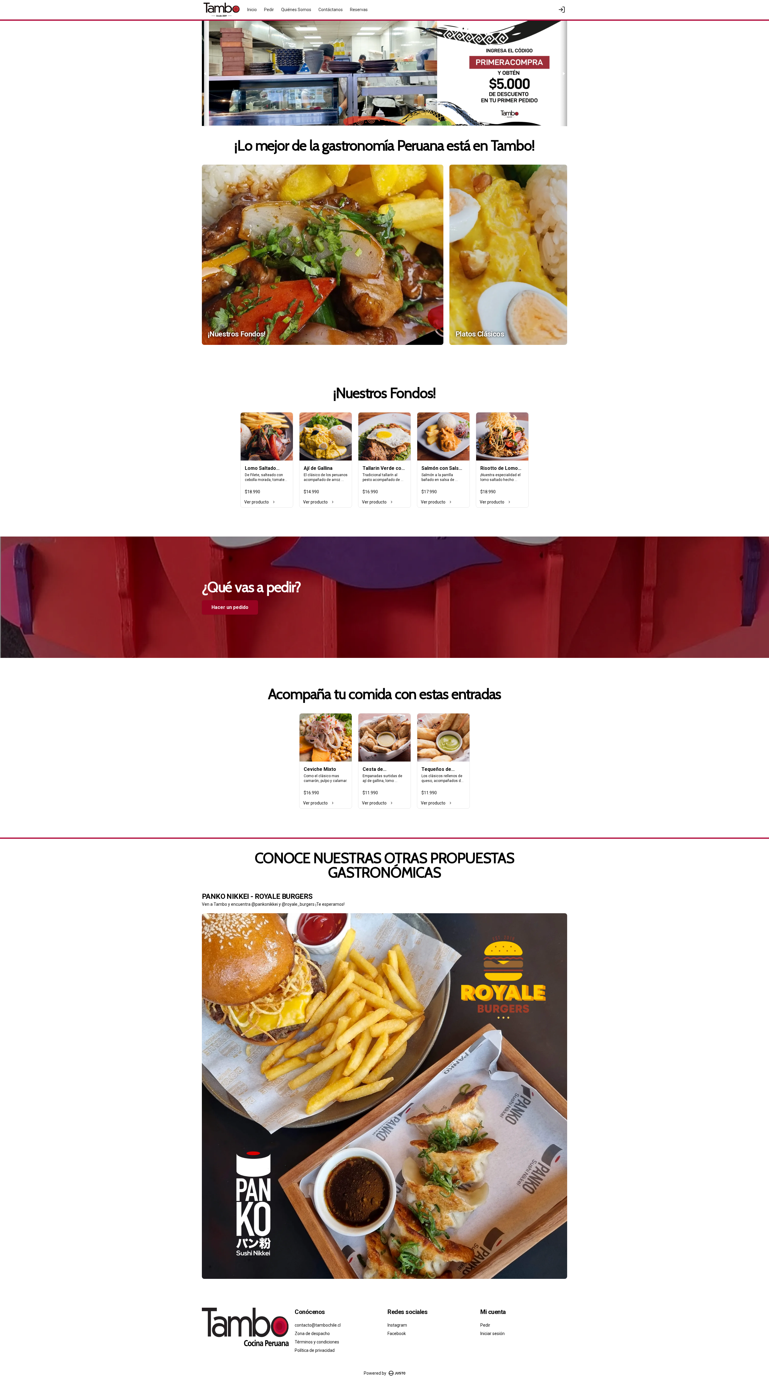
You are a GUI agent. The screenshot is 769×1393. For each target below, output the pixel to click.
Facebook (397, 1333)
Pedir (269, 9)
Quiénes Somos (296, 9)
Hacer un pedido (229, 607)
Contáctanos (330, 9)
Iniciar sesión (492, 1333)
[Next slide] (563, 73)
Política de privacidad (315, 1350)
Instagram (397, 1325)
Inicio (252, 9)
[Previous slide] (205, 73)
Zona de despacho (312, 1333)
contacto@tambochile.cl (318, 1325)
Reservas (359, 9)
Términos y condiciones (317, 1342)
